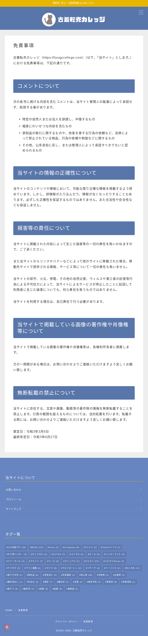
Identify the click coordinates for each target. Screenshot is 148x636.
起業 (58, 589)
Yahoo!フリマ (112, 547)
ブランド (36, 561)
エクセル (59, 554)
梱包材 (63, 582)
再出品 (33, 575)
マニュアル (72, 561)
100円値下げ (17, 547)
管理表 (112, 582)
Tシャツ (91, 547)
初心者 (87, 575)
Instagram (71, 547)
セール (94, 554)
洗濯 (78, 582)
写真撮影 (69, 575)
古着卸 (119, 575)
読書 (44, 589)
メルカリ (92, 561)
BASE (37, 547)
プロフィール (13, 499)
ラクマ (51, 568)
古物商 (103, 575)
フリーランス (16, 561)
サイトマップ (13, 509)
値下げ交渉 (15, 575)
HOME (9, 610)
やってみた (40, 554)
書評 (48, 582)
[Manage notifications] (7, 627)
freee (54, 547)
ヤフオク (14, 568)
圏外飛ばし (15, 582)
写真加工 (50, 575)
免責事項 (88, 621)
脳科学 (29, 589)
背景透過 (129, 582)
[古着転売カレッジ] (74, 19)
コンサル (77, 554)
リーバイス (113, 568)
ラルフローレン (72, 568)
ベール (54, 561)
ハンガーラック (115, 554)
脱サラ (13, 589)
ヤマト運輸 (33, 568)
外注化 (33, 582)
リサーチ (93, 568)
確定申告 (94, 582)
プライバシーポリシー (67, 621)
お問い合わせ (13, 490)
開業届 (73, 589)
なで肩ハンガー (17, 554)
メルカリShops (114, 561)
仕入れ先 (133, 568)
